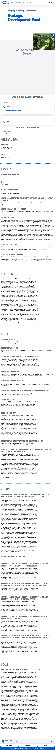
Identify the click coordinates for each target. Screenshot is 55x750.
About (13, 2)
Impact (31, 2)
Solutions (25, 2)
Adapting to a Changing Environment (22, 10)
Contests (18, 2)
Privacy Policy (40, 741)
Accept (41, 748)
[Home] (5, 2)
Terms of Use (33, 741)
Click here (32, 748)
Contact (48, 741)
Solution (27, 745)
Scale (45, 745)
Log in (45, 2)
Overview (9, 745)
